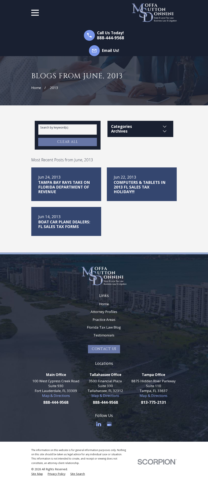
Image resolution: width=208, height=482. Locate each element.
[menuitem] (37, 474)
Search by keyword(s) (54, 127)
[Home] (154, 12)
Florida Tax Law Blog (104, 327)
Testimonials (103, 335)
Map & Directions (56, 395)
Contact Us (104, 349)
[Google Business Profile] (109, 424)
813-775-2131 (153, 402)
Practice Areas (104, 319)
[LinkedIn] (98, 424)
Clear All (67, 141)
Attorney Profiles (104, 311)
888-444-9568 (110, 38)
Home (104, 304)
